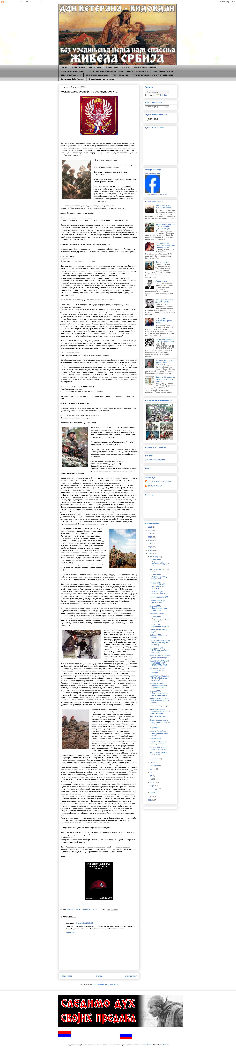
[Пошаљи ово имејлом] (108, 909)
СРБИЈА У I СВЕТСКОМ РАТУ (137, 71)
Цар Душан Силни (157, 613)
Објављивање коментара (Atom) (106, 984)
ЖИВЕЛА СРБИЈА (155, 486)
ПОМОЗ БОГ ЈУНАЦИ (120, 75)
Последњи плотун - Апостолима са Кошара (157, 670)
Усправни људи (161, 281)
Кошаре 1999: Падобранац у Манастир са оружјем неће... (159, 563)
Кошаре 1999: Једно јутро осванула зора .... (160, 748)
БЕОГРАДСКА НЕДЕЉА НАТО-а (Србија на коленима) (159, 678)
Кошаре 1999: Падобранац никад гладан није (158, 608)
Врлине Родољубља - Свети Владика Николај (106, 71)
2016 (150, 544)
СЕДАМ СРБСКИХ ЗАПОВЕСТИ (145, 67)
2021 (150, 527)
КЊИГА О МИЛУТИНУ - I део (163, 71)
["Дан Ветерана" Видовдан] (152, 192)
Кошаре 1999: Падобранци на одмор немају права (160, 619)
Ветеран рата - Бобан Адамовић (72, 79)
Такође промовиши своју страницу (156, 194)
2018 (150, 537)
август (152, 769)
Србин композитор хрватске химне (157, 602)
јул (151, 772)
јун (151, 776)
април (152, 782)
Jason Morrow (146, 1045)
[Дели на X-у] (112, 909)
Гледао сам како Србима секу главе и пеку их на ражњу (160, 642)
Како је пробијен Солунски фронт (157, 593)
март (152, 786)
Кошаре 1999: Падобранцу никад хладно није (158, 577)
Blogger (166, 1045)
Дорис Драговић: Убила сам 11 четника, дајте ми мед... (159, 700)
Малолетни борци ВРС (159, 597)
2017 (150, 540)
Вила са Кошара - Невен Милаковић (102, 79)
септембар (154, 766)
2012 (150, 797)
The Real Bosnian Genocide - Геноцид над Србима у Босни (165, 245)
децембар (154, 557)
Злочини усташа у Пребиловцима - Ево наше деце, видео (159, 685)
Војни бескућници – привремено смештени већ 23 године (160, 711)
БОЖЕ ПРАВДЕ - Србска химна (97, 75)
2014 (150, 550)
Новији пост (66, 976)
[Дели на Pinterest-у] (117, 909)
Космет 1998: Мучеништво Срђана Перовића (163, 321)
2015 (150, 547)
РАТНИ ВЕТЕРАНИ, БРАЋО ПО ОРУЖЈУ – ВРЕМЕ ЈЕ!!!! (153, 75)
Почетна (64, 67)
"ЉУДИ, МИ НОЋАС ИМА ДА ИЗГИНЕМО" (164, 207)
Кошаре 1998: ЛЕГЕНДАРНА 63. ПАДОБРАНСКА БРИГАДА (158, 585)
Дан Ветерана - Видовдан (155, 460)
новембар (154, 759)
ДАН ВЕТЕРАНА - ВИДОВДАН (159, 481)
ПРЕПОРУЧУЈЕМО (78, 67)
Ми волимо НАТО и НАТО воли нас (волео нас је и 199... (160, 650)
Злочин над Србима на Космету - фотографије (164, 341)
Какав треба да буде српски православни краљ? (159, 733)
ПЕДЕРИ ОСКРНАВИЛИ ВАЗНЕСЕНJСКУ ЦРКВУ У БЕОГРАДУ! (159, 663)
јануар (153, 792)
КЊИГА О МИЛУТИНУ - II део (71, 75)
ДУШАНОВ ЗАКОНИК (158, 717)
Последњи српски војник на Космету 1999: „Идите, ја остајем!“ (165, 226)
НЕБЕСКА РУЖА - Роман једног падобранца (160, 656)
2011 (150, 800)
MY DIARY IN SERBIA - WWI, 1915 (159, 754)
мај (151, 779)
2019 (150, 534)
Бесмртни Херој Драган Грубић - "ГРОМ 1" (164, 361)
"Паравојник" (155, 728)
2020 (150, 530)
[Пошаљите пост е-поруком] (103, 909)
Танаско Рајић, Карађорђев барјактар (159, 625)
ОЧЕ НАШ (125, 67)
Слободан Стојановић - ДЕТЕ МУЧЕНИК (164, 301)
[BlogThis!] (110, 909)
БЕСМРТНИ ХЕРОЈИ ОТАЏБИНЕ (72, 71)
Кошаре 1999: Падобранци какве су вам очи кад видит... (159, 693)
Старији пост (131, 976)
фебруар (154, 789)
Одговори (70, 932)
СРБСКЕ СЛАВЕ (112, 67)
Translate (163, 95)
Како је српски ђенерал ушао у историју (159, 743)
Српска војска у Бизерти (159, 706)
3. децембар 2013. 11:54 (86, 923)
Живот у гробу (155, 738)
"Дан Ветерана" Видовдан (153, 173)
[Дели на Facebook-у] (115, 909)
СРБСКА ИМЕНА (95, 67)
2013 (150, 554)
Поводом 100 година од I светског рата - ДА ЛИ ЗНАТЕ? (165, 379)
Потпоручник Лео (162, 262)
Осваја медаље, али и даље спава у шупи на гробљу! (160, 722)
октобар (153, 762)
